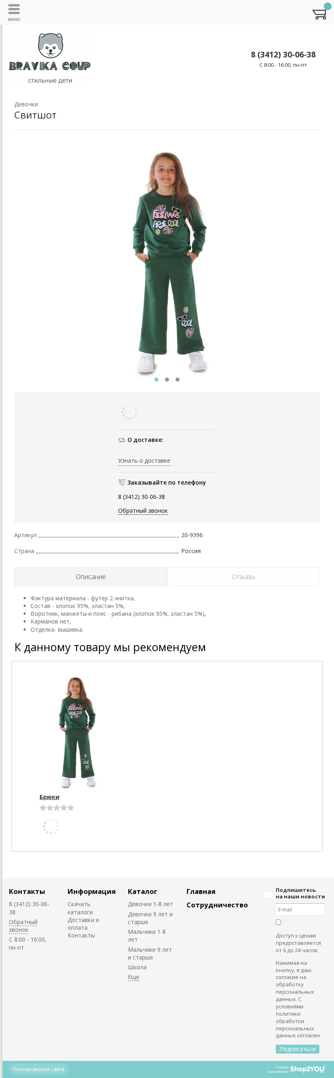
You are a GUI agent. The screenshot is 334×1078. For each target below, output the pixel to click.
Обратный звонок (143, 510)
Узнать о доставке (144, 460)
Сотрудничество (217, 904)
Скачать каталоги (80, 908)
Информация (92, 891)
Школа (137, 967)
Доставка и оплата (83, 923)
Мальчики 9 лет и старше (150, 953)
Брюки (49, 797)
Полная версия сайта (38, 1069)
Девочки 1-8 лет (150, 904)
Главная (201, 891)
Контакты (27, 891)
